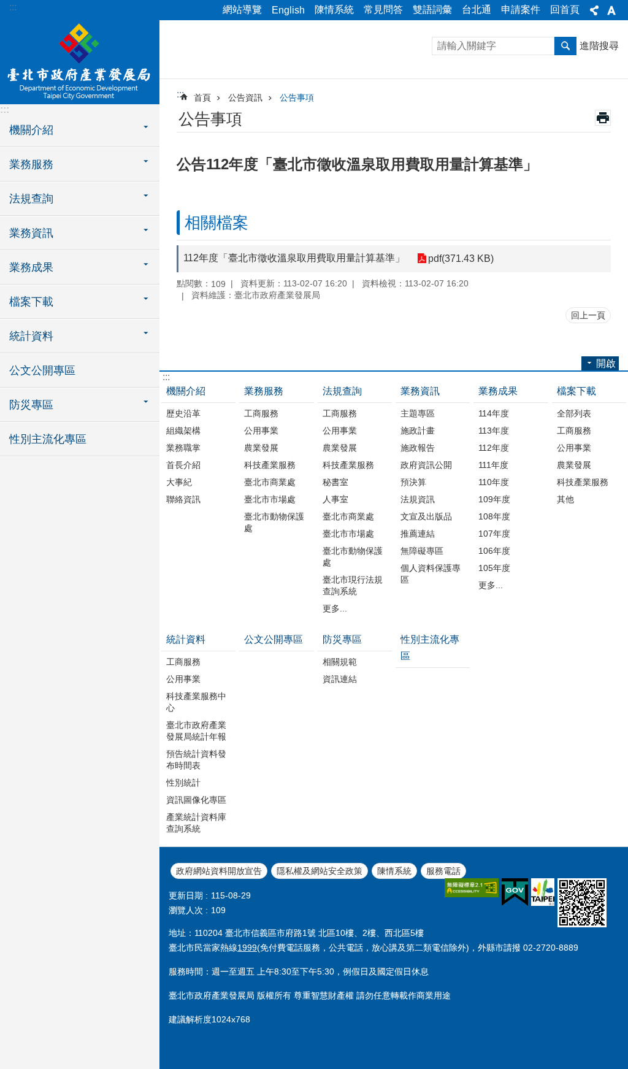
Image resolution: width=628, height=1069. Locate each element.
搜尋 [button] (565, 46)
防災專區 (342, 639)
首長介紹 (183, 465)
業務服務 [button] (31, 164)
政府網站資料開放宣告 (219, 871)
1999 (247, 947)
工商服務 (261, 413)
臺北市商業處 (270, 482)
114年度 (493, 413)
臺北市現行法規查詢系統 (353, 585)
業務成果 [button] (31, 267)
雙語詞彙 (432, 9)
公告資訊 (245, 97)
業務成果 (498, 391)
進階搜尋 (599, 45)
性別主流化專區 (47, 439)
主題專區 (417, 413)
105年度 (494, 568)
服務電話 (443, 871)
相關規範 (340, 662)
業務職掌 (183, 448)
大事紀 (179, 482)
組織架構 (183, 430)
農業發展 (261, 448)
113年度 (493, 430)
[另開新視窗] (472, 887)
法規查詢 (342, 391)
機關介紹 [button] (31, 130)
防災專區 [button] (31, 405)
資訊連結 (340, 679)
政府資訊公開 (426, 465)
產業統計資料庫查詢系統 (196, 822)
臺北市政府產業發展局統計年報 (196, 730)
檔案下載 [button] (31, 302)
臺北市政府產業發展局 (79, 61)
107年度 (494, 533)
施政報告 (417, 448)
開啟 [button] (606, 363)
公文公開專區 (42, 370)
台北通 (476, 9)
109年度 (494, 499)
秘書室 (335, 482)
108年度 (494, 516)
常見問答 (383, 9)
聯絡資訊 (183, 499)
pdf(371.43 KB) (461, 258)
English (288, 10)
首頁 (202, 97)
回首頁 (565, 9)
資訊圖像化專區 (196, 800)
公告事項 (297, 97)
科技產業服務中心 (196, 702)
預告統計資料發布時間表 (196, 759)
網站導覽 (242, 9)
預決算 (413, 482)
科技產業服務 (270, 465)
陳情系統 (334, 9)
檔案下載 (576, 391)
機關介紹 (185, 391)
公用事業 (261, 430)
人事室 (335, 499)
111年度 (493, 465)
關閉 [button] (594, 10)
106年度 (494, 551)
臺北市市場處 (270, 499)
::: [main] (180, 94)
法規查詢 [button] (31, 199)
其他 (565, 499)
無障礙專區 (421, 551)
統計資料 (185, 639)
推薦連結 (417, 533)
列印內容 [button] (603, 118)
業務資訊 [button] (31, 233)
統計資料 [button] (31, 336)
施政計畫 (417, 430)
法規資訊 (417, 499)
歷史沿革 (183, 413)
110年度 (493, 482)
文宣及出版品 (426, 516)
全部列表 (574, 413)
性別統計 (183, 782)
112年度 (493, 448)
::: (13, 7)
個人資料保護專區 (430, 573)
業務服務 (263, 391)
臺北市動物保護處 (274, 522)
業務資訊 (420, 391)
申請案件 (520, 9)
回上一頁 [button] (588, 315)
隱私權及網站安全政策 (319, 871)
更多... (335, 608)
